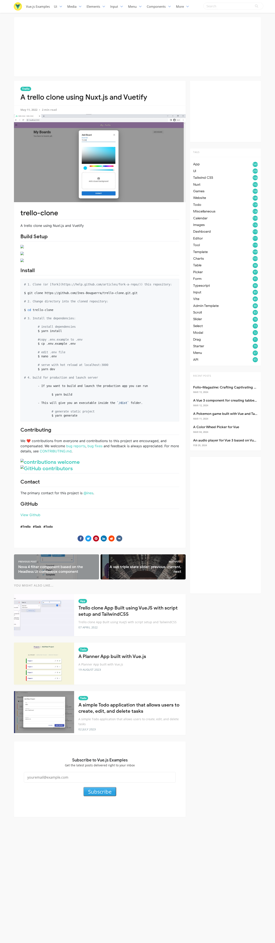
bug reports (76, 446)
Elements (93, 6)
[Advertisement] (137, 46)
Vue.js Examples (38, 6)
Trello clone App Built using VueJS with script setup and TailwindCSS (128, 611)
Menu (132, 6)
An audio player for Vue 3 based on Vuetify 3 (228, 440)
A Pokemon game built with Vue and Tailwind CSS (232, 414)
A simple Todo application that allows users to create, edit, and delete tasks (128, 708)
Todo (49, 527)
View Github (30, 515)
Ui (55, 6)
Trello (25, 89)
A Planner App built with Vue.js (112, 656)
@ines (88, 493)
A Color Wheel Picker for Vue (216, 427)
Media (71, 6)
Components (156, 6)
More (180, 6)
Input (114, 6)
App (82, 601)
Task (38, 527)
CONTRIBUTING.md (56, 451)
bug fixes (94, 446)
